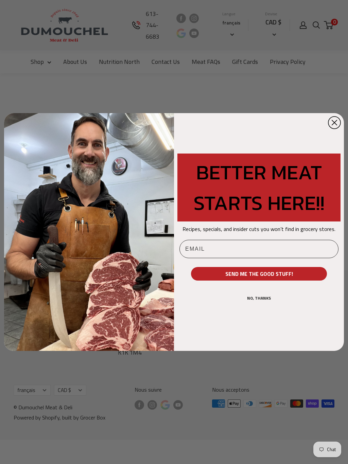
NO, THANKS (259, 298)
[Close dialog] (334, 123)
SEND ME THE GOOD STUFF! (259, 274)
